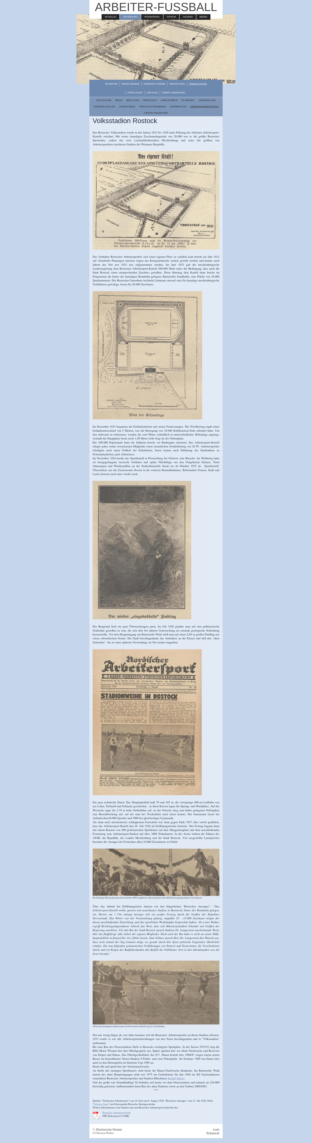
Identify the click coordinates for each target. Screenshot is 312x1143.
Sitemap (117, 1129)
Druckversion (104, 1129)
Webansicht (212, 1133)
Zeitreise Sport (101, 1104)
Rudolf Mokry (176, 1078)
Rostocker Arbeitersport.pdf (117, 1112)
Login (216, 1129)
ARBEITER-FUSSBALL (156, 6)
